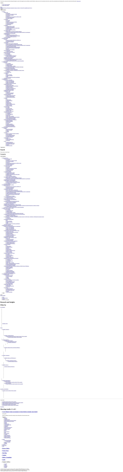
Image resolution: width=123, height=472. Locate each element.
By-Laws (7, 123)
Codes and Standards (9, 270)
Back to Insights (2, 295)
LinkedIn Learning (9, 65)
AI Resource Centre (7, 91)
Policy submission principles (10, 135)
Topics (1, 327)
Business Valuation (9, 74)
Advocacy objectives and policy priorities (12, 133)
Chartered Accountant (9, 51)
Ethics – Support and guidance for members (12, 117)
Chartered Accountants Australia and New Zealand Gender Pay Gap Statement (18, 32)
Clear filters (2, 406)
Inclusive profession (7, 37)
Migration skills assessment (8, 58)
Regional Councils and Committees (11, 168)
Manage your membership (8, 226)
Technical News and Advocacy (11, 88)
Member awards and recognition (11, 83)
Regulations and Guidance (10, 124)
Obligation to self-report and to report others (12, 174)
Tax (6, 245)
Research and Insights (9, 129)
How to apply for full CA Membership (12, 43)
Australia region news (9, 142)
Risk (7, 73)
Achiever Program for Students (11, 56)
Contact (4, 455)
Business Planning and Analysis (9, 421)
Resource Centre (6, 106)
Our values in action (7, 30)
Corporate (5, 434)
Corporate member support (10, 96)
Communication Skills (7, 424)
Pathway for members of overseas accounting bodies (14, 44)
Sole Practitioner (6, 433)
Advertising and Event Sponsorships (9, 33)
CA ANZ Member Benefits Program (9, 126)
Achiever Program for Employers (11, 55)
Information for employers (10, 187)
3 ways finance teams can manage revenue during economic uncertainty (20, 411)
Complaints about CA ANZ (10, 26)
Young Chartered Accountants (10, 118)
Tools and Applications (9, 93)
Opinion (7, 277)
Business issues (8, 102)
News (5, 141)
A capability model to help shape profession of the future (14, 213)
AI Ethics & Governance (10, 92)
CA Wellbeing (8, 113)
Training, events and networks (10, 95)
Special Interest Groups (9, 109)
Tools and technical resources (10, 97)
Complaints (6, 25)
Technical (5, 244)
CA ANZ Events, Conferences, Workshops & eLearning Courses (14, 70)
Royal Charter (8, 122)
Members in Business (7, 94)
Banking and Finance (7, 437)
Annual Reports (8, 24)
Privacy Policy (6, 448)
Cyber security (8, 441)
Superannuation (8, 99)
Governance (6, 19)
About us (3, 11)
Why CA (5, 39)
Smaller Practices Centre (8, 84)
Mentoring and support (7, 258)
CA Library (8, 107)
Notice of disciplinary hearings (10, 29)
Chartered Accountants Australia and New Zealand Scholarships (14, 60)
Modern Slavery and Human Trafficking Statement (14, 31)
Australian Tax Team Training (10, 68)
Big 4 (5, 430)
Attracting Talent (8, 110)
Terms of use (79, 1)
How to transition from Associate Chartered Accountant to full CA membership (18, 45)
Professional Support (9, 86)
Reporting (7, 101)
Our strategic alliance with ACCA (11, 36)
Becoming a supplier (9, 18)
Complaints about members (10, 27)
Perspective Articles (9, 276)
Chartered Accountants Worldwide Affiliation (13, 35)
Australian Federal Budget (10, 136)
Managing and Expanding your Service (12, 232)
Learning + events (5, 61)
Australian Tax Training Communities (12, 69)
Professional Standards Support (11, 264)
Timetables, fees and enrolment (9, 57)
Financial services (9, 103)
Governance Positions (9, 23)
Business (5, 423)
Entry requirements (7, 50)
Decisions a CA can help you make (11, 14)
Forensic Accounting (9, 75)
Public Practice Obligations (10, 125)
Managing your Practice (9, 87)
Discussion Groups (9, 108)
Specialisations (6, 219)
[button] (3, 9)
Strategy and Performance (8, 427)
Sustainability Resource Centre (9, 90)
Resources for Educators (10, 41)
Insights (5, 128)
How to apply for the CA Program (9, 52)
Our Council (8, 20)
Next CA (7, 48)
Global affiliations (7, 180)
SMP (5, 432)
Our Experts (8, 140)
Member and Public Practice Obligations (10, 119)
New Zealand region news (10, 290)
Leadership (6, 426)
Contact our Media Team (10, 139)
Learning (5, 62)
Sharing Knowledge (9, 145)
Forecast (5, 422)
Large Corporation (7, 435)
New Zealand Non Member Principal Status (12, 194)
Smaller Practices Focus (9, 85)
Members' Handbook (9, 120)
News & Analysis (5, 127)
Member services (4, 225)
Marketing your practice (9, 257)
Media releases (8, 138)
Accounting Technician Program (11, 46)
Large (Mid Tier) (6, 431)
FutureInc (7, 131)
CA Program (8, 200)
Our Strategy (8, 13)
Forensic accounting (9, 105)
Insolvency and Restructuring (10, 104)
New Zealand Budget (9, 283)
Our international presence (10, 17)
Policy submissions (9, 134)
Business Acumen (7, 429)
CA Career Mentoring (9, 114)
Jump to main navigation (6, 4)
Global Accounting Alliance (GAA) (11, 181)
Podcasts (7, 144)
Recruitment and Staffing (10, 89)
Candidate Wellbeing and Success (11, 206)
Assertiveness (6, 425)
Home (3, 297)
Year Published (2, 307)
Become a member (5, 38)
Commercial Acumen (7, 428)
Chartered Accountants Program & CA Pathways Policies (13, 59)
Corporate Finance (7, 419)
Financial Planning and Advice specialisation (13, 77)
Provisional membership (8, 54)
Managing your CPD (7, 78)
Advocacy (5, 132)
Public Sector (8, 115)
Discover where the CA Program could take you (13, 40)
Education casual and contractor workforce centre (13, 16)
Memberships (6, 42)
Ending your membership (10, 82)
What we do (6, 12)
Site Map (4, 453)
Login (3, 459)
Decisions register (9, 28)
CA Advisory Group (9, 112)
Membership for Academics (10, 49)
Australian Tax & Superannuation (9, 67)
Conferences (8, 71)
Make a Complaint (7, 457)
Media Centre (6, 137)
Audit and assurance (9, 100)
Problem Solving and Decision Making (10, 420)
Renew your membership (10, 80)
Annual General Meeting (10, 22)
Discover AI (8, 238)
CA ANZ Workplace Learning (10, 212)
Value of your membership (10, 81)
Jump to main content (5, 5)
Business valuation (9, 251)
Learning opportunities (9, 64)
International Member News (10, 289)
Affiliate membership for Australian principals (13, 193)
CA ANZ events (8, 72)
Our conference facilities (10, 161)
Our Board (7, 21)
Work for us (8, 162)
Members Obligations (9, 121)
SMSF (7, 76)
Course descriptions (7, 53)
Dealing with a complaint (10, 116)
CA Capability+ (8, 63)
